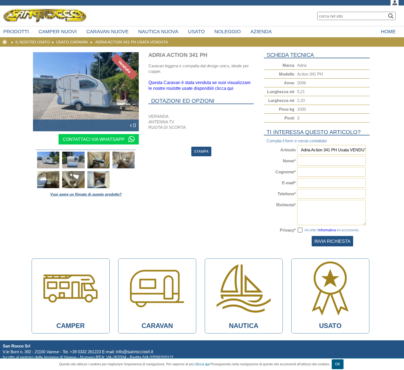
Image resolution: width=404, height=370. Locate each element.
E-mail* (289, 182)
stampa (201, 151)
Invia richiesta (332, 241)
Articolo (288, 150)
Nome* (289, 160)
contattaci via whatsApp (94, 139)
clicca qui (202, 364)
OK (337, 364)
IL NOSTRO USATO (32, 42)
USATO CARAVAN (72, 42)
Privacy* (288, 230)
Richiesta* (286, 204)
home (4, 42)
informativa (327, 230)
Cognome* (285, 171)
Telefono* (287, 193)
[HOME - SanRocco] (45, 15)
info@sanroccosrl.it (134, 351)
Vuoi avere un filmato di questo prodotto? (86, 194)
